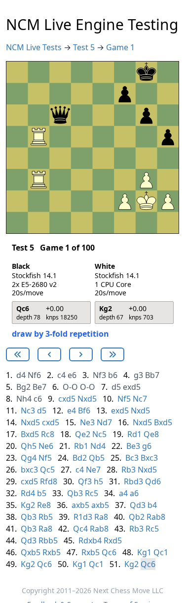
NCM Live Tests (35, 47)
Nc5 (99, 434)
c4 (61, 375)
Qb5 (97, 457)
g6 (146, 446)
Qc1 (160, 552)
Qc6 (109, 552)
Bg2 (23, 386)
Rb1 (81, 446)
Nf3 (99, 375)
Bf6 (84, 410)
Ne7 (93, 469)
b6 (112, 375)
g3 (138, 375)
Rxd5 (113, 540)
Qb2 (137, 516)
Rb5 (45, 516)
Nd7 (104, 422)
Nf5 (124, 398)
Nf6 (34, 375)
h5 (98, 481)
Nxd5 (87, 398)
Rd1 (134, 434)
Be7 (39, 386)
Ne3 (87, 422)
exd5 (132, 386)
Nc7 (140, 398)
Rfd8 (48, 481)
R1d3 (83, 516)
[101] (49, 354)
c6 (38, 398)
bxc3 (29, 469)
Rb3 (128, 469)
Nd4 (98, 446)
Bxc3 (149, 457)
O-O (70, 386)
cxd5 (66, 398)
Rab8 (156, 516)
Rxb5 (51, 552)
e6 (72, 375)
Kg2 (28, 505)
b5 (41, 493)
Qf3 (85, 481)
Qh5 (29, 446)
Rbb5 (48, 540)
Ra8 (101, 516)
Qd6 (153, 481)
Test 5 (85, 47)
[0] (18, 354)
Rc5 (91, 493)
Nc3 (28, 410)
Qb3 (75, 493)
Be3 (133, 446)
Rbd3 (133, 481)
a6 (134, 493)
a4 (123, 493)
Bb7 (152, 375)
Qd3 (138, 505)
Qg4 (29, 457)
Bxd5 (163, 422)
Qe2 (82, 434)
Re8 (44, 505)
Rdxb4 (90, 540)
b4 (152, 505)
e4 (71, 410)
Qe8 (151, 434)
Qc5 (47, 469)
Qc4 (80, 528)
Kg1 (144, 552)
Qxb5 (30, 552)
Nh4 (24, 398)
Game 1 (120, 47)
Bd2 (80, 457)
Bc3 (132, 457)
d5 (116, 386)
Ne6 (45, 446)
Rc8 (47, 434)
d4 (21, 375)
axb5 (80, 505)
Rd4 (28, 493)
